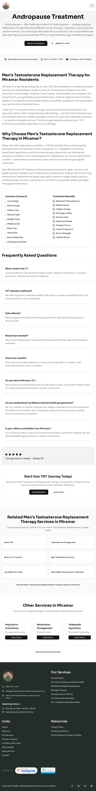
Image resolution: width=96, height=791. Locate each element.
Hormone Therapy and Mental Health (67, 682)
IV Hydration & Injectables (62, 698)
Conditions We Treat (11, 743)
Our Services (7, 735)
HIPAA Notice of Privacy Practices (66, 735)
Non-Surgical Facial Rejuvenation (65, 702)
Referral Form (8, 751)
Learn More (58, 492)
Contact (5, 755)
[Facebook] (72, 785)
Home (5, 727)
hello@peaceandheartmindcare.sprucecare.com (25, 691)
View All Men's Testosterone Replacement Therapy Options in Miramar (48, 585)
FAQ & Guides (8, 747)
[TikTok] (91, 785)
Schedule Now (38, 492)
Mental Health (57, 678)
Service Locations (10, 739)
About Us (6, 731)
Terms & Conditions (60, 731)
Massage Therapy (59, 690)
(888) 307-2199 (63, 43)
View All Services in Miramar (48, 652)
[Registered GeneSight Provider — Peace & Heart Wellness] (48, 770)
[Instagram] (78, 785)
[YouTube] (85, 785)
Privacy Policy (57, 727)
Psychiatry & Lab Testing (62, 694)
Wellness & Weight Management (65, 686)
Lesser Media (50, 786)
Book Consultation (36, 43)
